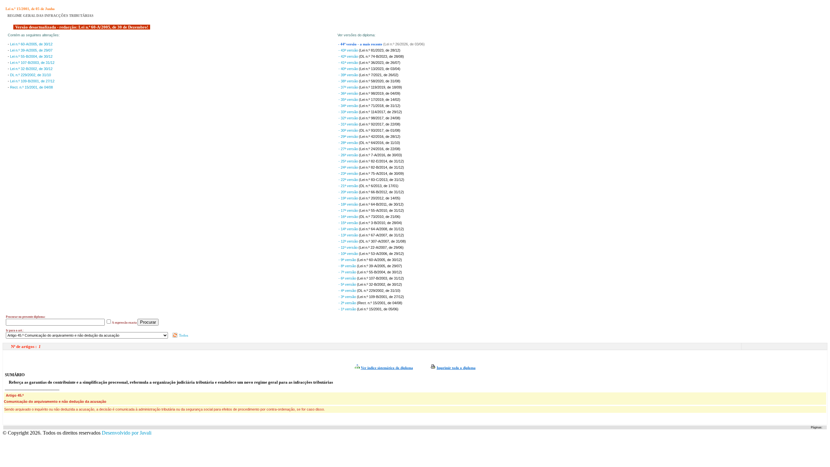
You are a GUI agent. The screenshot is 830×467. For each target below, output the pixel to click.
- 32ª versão (348, 118)
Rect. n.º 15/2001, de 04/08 (31, 87)
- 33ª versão (348, 112)
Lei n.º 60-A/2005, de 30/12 (31, 44)
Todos (183, 335)
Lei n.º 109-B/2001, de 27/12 (32, 81)
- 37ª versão (348, 87)
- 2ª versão (347, 303)
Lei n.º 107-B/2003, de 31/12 (32, 63)
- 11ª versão (348, 247)
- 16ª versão (348, 217)
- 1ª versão (347, 309)
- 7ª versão (347, 272)
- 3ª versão (347, 297)
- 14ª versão (348, 229)
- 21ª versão (348, 186)
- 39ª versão (348, 75)
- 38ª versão (348, 81)
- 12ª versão (348, 241)
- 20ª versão (348, 192)
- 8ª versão (347, 266)
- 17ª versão (348, 210)
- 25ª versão (348, 161)
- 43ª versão (348, 50)
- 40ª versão (348, 69)
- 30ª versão (348, 130)
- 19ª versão (348, 198)
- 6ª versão (347, 278)
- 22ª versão (348, 180)
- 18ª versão (348, 204)
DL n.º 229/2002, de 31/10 (30, 75)
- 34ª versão (348, 106)
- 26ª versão (348, 155)
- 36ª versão (348, 93)
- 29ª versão (348, 136)
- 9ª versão (347, 260)
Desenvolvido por (126, 433)
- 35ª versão (348, 100)
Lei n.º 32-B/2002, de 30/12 (31, 69)
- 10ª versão (348, 254)
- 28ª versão (348, 143)
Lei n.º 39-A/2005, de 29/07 (31, 50)
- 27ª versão (348, 149)
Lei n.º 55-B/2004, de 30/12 (31, 56)
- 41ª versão (348, 63)
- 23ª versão (348, 173)
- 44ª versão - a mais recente (360, 44)
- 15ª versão (348, 223)
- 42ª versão (348, 56)
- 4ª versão (347, 291)
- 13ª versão (348, 235)
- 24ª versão (348, 167)
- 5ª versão (347, 284)
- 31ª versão (348, 124)
